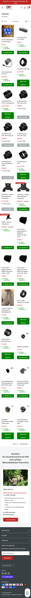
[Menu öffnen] (2, 7)
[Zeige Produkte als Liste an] (28, 21)
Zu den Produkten (11, 519)
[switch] (27, 594)
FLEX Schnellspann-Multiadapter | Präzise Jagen (22, 421)
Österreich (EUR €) (6, 565)
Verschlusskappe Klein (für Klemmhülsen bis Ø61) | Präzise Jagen (7, 383)
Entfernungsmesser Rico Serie (7, 73)
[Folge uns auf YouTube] (9, 573)
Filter (5, 21)
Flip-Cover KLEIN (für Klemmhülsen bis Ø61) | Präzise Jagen (23, 383)
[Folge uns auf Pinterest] (6, 573)
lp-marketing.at (19, 594)
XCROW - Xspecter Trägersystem (6, 223)
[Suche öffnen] (22, 8)
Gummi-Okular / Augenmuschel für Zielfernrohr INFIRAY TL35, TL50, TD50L (22, 270)
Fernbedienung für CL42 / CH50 (22, 38)
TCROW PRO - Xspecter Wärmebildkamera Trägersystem (8, 196)
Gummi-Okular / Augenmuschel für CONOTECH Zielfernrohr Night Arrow (22, 233)
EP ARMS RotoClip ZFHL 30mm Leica (22, 102)
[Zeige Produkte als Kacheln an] (26, 21)
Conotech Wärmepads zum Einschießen (7, 40)
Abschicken (7, 558)
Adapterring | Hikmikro (23, 346)
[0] (28, 8)
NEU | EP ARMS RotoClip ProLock (6, 340)
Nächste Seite (24, 444)
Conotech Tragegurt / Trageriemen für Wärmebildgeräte (7, 310)
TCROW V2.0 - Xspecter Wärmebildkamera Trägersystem (23, 196)
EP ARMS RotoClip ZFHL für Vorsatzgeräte (8, 102)
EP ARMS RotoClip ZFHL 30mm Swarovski (8, 134)
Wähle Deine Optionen (23, 83)
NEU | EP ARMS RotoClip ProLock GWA (23, 301)
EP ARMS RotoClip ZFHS (22, 162)
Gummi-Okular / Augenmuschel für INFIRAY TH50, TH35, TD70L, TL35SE (7, 270)
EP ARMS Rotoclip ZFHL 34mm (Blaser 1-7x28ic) (7, 163)
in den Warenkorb (7, 52)
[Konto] (25, 8)
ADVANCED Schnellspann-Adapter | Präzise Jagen (8, 421)
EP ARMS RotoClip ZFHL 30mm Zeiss (22, 134)
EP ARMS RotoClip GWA (23, 69)
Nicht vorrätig (23, 117)
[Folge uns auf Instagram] (3, 573)
